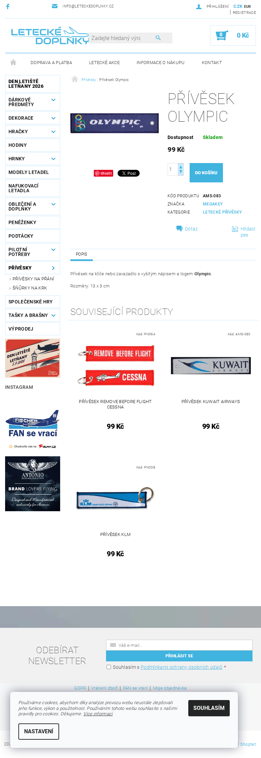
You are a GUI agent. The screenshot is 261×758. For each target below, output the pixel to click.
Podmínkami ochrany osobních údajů (182, 667)
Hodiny (17, 145)
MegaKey (213, 204)
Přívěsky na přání (33, 278)
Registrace (244, 13)
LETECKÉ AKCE (104, 62)
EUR (247, 6)
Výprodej (21, 329)
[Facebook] (8, 6)
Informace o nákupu (161, 62)
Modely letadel (28, 172)
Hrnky (16, 158)
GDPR (80, 688)
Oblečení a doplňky (22, 206)
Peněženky (22, 222)
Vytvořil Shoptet (240, 744)
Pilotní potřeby (19, 252)
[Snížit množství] (181, 172)
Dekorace (21, 118)
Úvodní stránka (13, 63)
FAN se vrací (135, 688)
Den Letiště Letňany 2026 (26, 84)
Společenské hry (30, 301)
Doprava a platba (51, 62)
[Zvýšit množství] (181, 166)
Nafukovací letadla (23, 188)
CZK (237, 6)
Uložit (106, 173)
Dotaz (191, 229)
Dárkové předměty (21, 102)
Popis (81, 254)
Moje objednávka (170, 688)
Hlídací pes (248, 232)
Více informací (97, 713)
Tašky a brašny (28, 315)
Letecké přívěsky (222, 212)
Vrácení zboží (104, 688)
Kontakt (212, 62)
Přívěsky (20, 268)
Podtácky (21, 236)
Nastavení (38, 731)
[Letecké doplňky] (51, 35)
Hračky (18, 131)
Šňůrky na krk (30, 288)
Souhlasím (209, 708)
